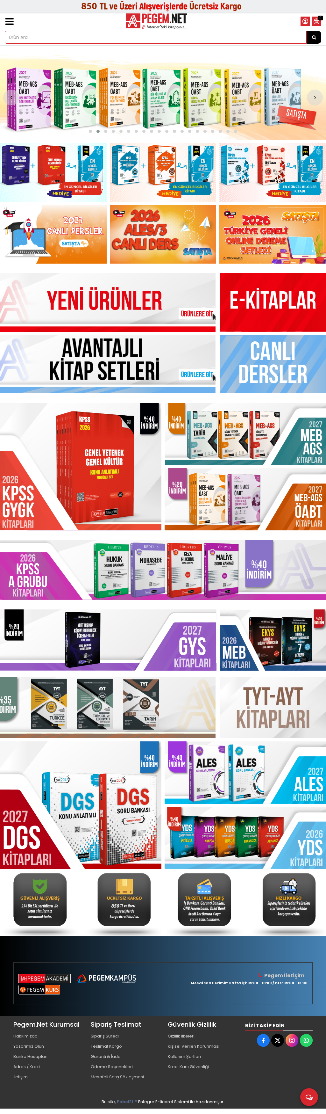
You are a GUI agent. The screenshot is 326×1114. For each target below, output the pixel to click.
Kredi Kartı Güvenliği (188, 1067)
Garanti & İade (106, 1056)
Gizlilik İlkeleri (181, 1036)
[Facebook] (263, 1040)
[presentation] (11, 98)
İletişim (20, 1077)
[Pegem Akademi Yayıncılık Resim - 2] (163, 172)
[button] (90, 131)
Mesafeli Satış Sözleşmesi (117, 1077)
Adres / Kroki (26, 1067)
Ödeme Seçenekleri (112, 1067)
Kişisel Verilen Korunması (193, 1046)
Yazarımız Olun (28, 1046)
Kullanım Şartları (184, 1056)
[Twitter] (277, 1040)
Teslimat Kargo (106, 1046)
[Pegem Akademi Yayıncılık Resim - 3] (272, 172)
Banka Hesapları (30, 1056)
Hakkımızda (25, 1036)
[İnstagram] (292, 1040)
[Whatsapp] (306, 1040)
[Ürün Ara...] (314, 37)
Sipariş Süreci (105, 1036)
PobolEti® (127, 1102)
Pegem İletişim (284, 975)
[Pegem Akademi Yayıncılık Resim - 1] (53, 172)
